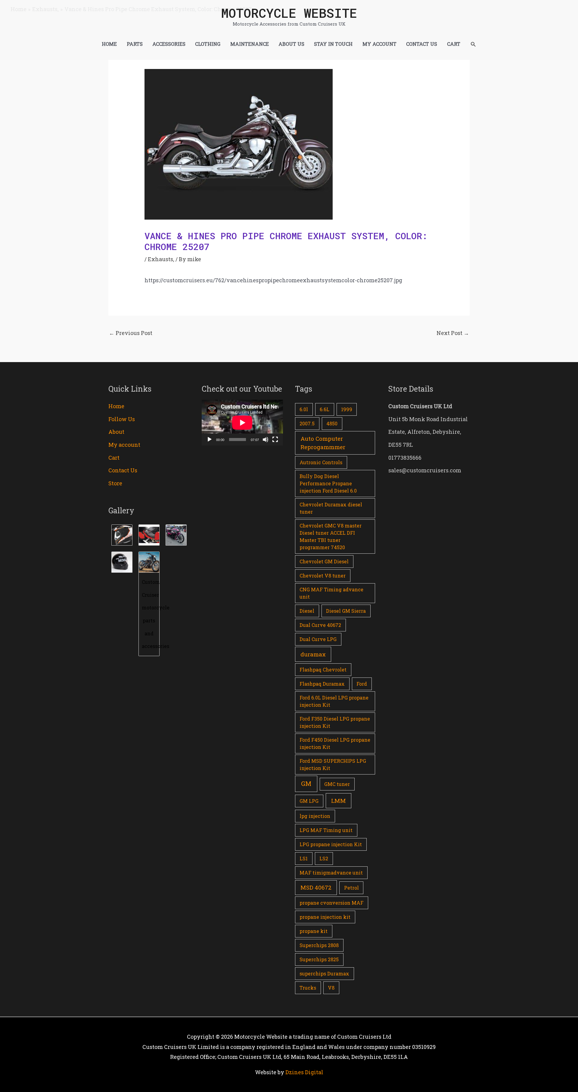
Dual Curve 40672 (320, 625)
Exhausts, (161, 259)
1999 (346, 409)
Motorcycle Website (289, 13)
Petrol (351, 887)
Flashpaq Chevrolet (323, 669)
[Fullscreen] (275, 439)
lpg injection (315, 816)
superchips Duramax (324, 973)
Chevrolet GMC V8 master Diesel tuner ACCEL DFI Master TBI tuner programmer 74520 (331, 536)
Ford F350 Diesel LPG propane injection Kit (335, 722)
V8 (331, 987)
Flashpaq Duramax (322, 684)
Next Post (453, 332)
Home (116, 406)
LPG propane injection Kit (331, 844)
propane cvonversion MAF (331, 903)
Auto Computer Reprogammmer (322, 443)
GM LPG (309, 801)
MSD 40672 (315, 887)
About (116, 431)
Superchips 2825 (319, 959)
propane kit (314, 931)
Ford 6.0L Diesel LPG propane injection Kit (334, 701)
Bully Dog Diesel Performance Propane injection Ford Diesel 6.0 (328, 483)
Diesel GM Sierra (346, 611)
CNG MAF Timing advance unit (331, 593)
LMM (338, 800)
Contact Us (122, 470)
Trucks (308, 987)
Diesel (307, 611)
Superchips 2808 (319, 945)
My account (124, 444)
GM (306, 783)
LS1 (304, 858)
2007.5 (307, 423)
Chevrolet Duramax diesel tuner (331, 508)
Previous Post (130, 332)
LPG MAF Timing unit (326, 830)
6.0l (304, 409)
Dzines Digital (304, 1072)
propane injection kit (325, 917)
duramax (313, 654)
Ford (361, 684)
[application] (242, 423)
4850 (331, 423)
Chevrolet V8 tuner (323, 575)
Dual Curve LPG (318, 639)
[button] (473, 44)
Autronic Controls (321, 462)
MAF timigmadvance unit (331, 872)
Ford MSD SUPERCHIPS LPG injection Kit (333, 764)
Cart (114, 457)
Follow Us (121, 419)
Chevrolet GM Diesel (324, 561)
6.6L (324, 409)
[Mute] (266, 439)
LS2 (323, 858)
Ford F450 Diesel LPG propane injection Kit (335, 743)
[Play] (210, 439)
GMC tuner (337, 784)
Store (115, 483)
